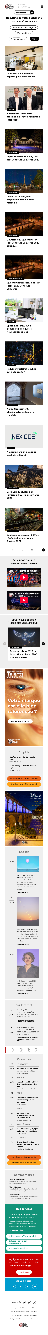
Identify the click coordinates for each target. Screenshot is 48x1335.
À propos (14, 1308)
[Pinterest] (13, 1302)
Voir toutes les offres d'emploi (24, 778)
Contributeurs (24, 1308)
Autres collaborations (18, 1248)
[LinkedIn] (20, 1286)
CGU (33, 1308)
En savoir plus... (23, 892)
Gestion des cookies (30, 1315)
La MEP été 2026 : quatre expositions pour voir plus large (27, 1100)
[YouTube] (34, 1286)
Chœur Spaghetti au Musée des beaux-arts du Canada (28, 1144)
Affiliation (34, 1311)
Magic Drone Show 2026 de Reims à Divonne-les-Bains (27, 1084)
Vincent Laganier (15, 1187)
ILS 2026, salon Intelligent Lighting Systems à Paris (25, 1115)
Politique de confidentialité (20, 1311)
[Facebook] (13, 1286)
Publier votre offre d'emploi (24, 784)
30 (32, 550)
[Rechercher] (32, 12)
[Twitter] (27, 1286)
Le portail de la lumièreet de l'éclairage (24, 6)
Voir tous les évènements (24, 1157)
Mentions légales (17, 1315)
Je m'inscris (24, 1272)
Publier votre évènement (24, 1163)
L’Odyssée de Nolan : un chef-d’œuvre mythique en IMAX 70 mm (27, 1039)
